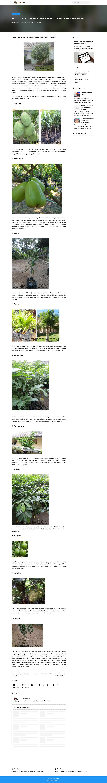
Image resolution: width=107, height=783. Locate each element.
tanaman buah (16, 14)
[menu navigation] (12, 2)
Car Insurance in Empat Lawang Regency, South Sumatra (87, 120)
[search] (88, 2)
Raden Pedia (16, 22)
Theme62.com (56, 780)
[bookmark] (94, 2)
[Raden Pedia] (20, 2)
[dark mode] (92, 2)
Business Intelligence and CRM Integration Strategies (87, 107)
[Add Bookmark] (39, 22)
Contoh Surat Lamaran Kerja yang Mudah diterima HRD (83, 42)
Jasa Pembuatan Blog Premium (87, 93)
